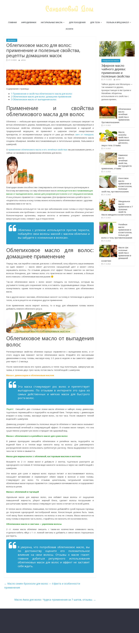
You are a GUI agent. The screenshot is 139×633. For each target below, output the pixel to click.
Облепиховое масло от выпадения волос (33, 99)
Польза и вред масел (117, 22)
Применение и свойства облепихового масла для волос (41, 93)
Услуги (69, 29)
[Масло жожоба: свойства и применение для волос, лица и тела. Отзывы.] (108, 131)
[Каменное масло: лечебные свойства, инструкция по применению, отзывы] (108, 154)
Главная (12, 22)
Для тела (95, 22)
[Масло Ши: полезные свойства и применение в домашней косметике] (108, 246)
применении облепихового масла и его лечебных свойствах (38, 149)
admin (23, 60)
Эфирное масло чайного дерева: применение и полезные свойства (115, 70)
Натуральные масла (51, 22)
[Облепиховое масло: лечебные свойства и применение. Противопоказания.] (108, 107)
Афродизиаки (28, 22)
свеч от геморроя (84, 134)
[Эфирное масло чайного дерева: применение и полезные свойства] (117, 42)
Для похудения (77, 22)
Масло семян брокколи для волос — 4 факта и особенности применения (42, 585)
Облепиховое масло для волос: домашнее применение (41, 96)
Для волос (12, 40)
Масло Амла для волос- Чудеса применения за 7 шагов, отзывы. (55, 599)
